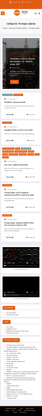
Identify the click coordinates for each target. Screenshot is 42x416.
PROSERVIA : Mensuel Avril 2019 (14, 102)
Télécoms (29, 56)
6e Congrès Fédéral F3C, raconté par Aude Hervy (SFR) (21, 347)
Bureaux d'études (27, 52)
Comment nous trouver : (11, 408)
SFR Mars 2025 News (11, 355)
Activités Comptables (14, 52)
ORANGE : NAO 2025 (12, 357)
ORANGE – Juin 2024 (12, 396)
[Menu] (3, 13)
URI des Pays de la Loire (12, 333)
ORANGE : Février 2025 (12, 359)
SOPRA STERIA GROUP (12, 386)
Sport (26, 56)
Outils (13, 410)
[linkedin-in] (22, 6)
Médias (34, 54)
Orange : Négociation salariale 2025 (15, 361)
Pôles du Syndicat (30, 408)
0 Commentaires (11, 99)
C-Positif (19, 410)
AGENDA (22, 52)
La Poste (30, 54)
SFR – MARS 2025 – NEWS (13, 353)
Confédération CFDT (11, 329)
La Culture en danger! (12, 367)
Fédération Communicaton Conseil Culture (17, 331)
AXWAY (8, 388)
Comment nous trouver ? (12, 315)
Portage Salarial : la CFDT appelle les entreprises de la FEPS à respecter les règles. (19, 194)
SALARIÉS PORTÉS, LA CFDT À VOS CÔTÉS (18, 130)
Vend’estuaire (23, 412)
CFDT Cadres (9, 327)
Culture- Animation (17, 54)
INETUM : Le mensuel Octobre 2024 (15, 375)
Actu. (19, 52)
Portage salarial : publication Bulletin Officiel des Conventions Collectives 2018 (19, 224)
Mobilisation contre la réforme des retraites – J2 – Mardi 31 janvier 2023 (22, 61)
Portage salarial (13, 56)
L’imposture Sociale (11, 398)
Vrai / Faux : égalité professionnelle (16, 165)
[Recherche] (35, 13)
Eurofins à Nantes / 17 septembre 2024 (16, 392)
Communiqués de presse (29, 410)
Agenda (15, 412)
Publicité (23, 56)
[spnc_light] (39, 14)
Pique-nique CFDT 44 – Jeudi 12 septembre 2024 (19, 394)
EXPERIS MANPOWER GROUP (14, 390)
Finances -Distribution (25, 54)
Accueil (21, 408)
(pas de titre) (9, 363)
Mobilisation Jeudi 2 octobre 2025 (15, 345)
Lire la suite (14, 81)
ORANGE (8, 369)
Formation (6, 410)
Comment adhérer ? (11, 312)
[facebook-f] (20, 6)
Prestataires (19, 56)
